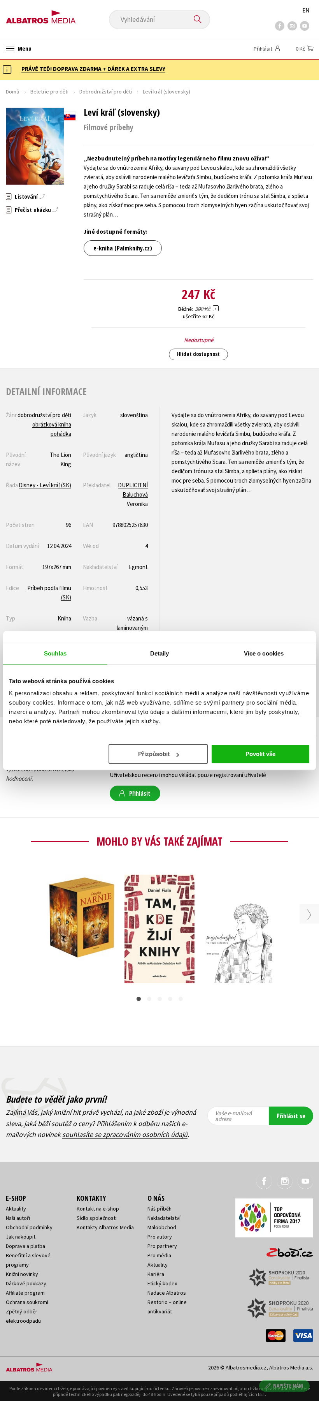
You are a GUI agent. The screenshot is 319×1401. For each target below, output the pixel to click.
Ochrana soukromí (27, 1302)
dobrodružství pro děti (44, 415)
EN (305, 10)
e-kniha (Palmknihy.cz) (122, 248)
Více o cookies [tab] (264, 653)
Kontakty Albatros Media (105, 1227)
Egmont (138, 567)
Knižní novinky (22, 1274)
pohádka (61, 433)
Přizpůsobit (154, 754)
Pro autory (159, 1236)
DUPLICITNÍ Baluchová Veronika (133, 494)
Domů (12, 91)
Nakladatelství (164, 1217)
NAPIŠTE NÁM (288, 1385)
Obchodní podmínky (29, 1227)
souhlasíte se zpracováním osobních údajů (125, 1134)
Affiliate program (25, 1292)
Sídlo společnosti (97, 1217)
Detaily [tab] (159, 653)
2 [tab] (149, 999)
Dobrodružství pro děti (105, 91)
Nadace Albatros (166, 1292)
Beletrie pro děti (49, 91)
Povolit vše (260, 754)
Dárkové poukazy (26, 1283)
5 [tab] (181, 999)
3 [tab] (160, 999)
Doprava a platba (25, 1245)
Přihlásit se (291, 1116)
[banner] (41, 14)
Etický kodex (162, 1283)
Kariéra (155, 1274)
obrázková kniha (51, 424)
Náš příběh (159, 1208)
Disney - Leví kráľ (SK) (45, 485)
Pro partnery (162, 1245)
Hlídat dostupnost (198, 354)
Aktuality (16, 1208)
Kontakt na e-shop (98, 1208)
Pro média (159, 1255)
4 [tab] (170, 999)
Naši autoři (18, 1217)
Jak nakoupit (20, 1236)
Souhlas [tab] (55, 653)
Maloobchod (161, 1227)
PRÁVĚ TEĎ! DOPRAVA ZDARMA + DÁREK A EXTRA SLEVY (93, 68)
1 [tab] (139, 999)
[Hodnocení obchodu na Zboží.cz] (286, 1250)
